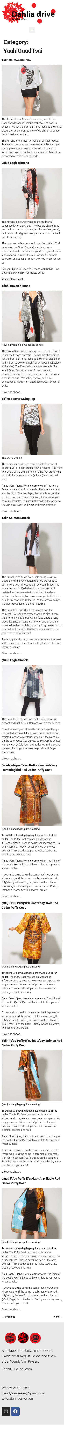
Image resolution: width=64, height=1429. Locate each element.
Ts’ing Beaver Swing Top (18, 399)
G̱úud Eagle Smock (15, 660)
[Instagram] (6, 1411)
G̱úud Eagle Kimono (15, 163)
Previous (8, 1316)
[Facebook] (15, 1411)
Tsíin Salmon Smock (16, 518)
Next (58, 1316)
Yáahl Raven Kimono (16, 286)
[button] (32, 30)
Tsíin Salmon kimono (16, 60)
